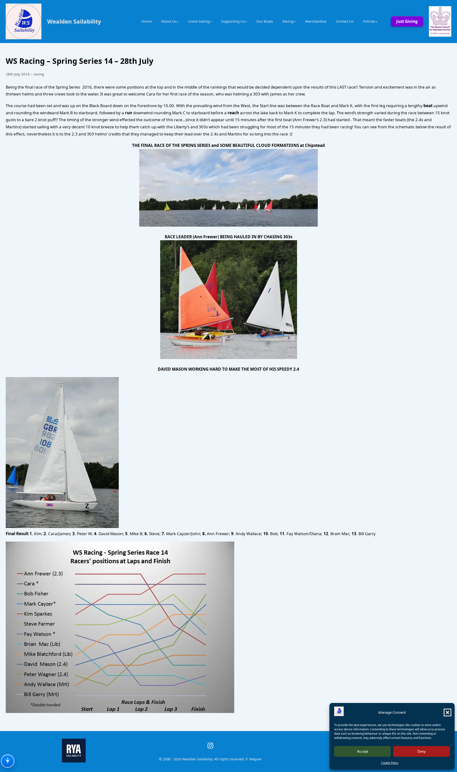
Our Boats (264, 21)
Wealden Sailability (74, 21)
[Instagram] (210, 745)
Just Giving (407, 21)
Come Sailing (198, 21)
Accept (362, 751)
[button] (447, 712)
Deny (421, 751)
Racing (288, 21)
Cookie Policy (389, 763)
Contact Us (344, 21)
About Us (168, 21)
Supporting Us (233, 21)
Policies (369, 21)
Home (147, 21)
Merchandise (315, 21)
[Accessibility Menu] (7, 761)
